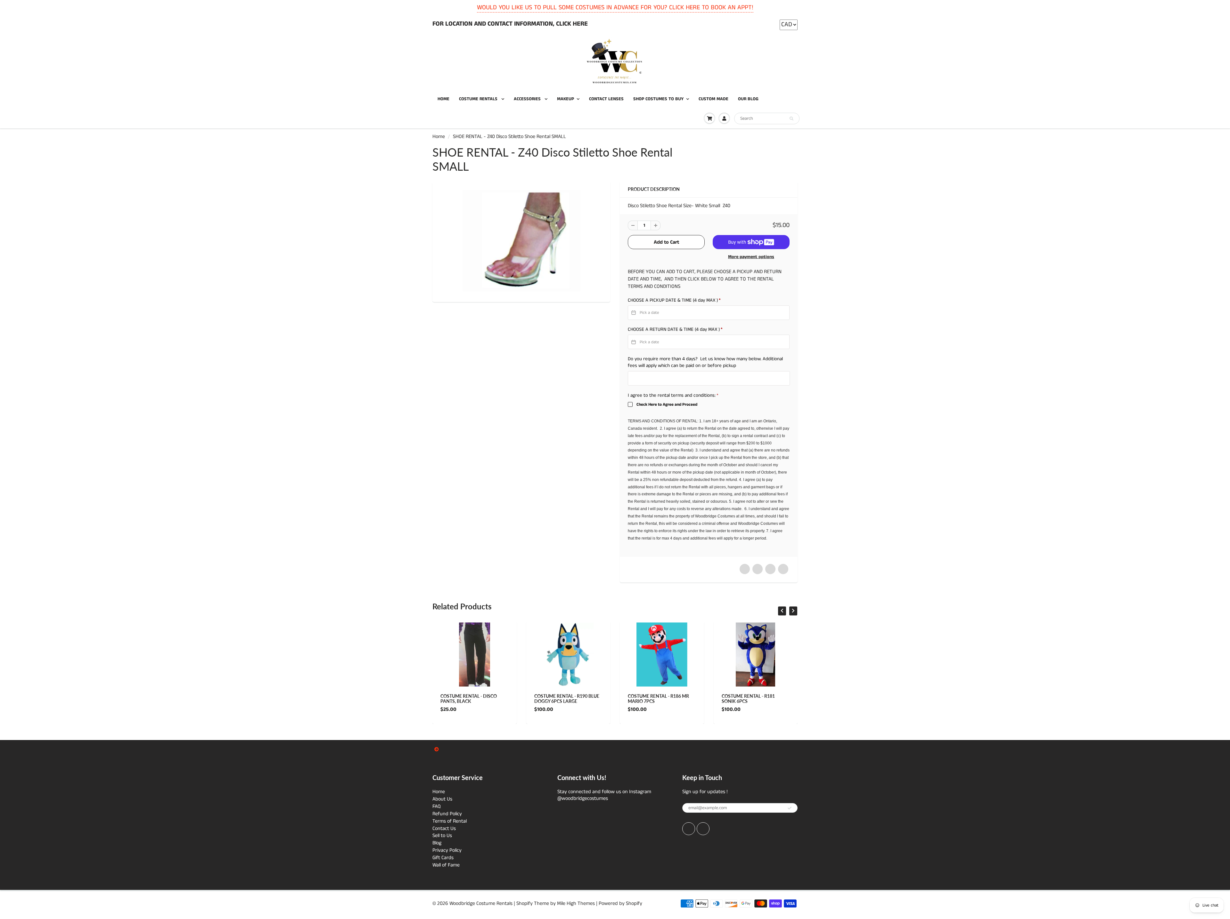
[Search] (791, 119)
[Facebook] (688, 828)
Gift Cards (443, 857)
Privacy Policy (447, 850)
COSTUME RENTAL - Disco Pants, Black (468, 698)
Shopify (524, 903)
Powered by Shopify (620, 903)
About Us (442, 799)
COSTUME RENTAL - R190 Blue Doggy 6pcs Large (566, 698)
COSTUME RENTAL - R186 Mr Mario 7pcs (658, 698)
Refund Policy (447, 813)
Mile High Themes (576, 903)
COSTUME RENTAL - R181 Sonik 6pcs (748, 698)
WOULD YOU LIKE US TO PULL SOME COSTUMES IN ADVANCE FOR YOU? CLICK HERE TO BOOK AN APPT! (615, 7)
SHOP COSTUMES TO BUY (658, 99)
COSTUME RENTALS (479, 99)
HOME (443, 99)
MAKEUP (565, 99)
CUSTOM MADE (713, 99)
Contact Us (444, 828)
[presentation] (782, 610)
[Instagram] (703, 828)
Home (438, 136)
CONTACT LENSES (606, 99)
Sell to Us (442, 835)
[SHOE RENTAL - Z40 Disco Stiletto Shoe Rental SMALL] (521, 241)
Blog (436, 843)
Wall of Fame (446, 865)
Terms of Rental (449, 821)
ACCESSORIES (528, 99)
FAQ (436, 806)
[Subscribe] (789, 808)
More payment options (751, 257)
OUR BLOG (748, 99)
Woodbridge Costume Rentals (480, 903)
